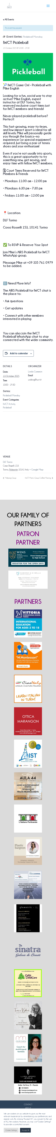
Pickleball (7, 407)
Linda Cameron (35, 371)
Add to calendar (19, 353)
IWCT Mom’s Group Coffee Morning (38, 478)
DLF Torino (7, 462)
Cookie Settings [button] (11, 1130)
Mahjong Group (10, 478)
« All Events (8, 19)
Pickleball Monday (11, 395)
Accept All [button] (25, 1130)
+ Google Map (36, 469)
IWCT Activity (9, 404)
